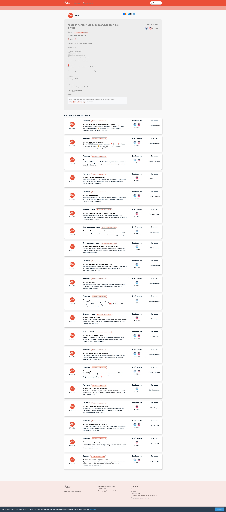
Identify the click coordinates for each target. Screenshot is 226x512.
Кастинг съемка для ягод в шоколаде (95, 406)
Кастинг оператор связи (91, 160)
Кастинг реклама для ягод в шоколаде (95, 424)
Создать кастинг (88, 3)
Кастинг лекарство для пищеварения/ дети (97, 264)
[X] (131, 14)
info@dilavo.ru (102, 488)
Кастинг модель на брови (91, 317)
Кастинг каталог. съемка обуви (93, 335)
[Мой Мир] (129, 14)
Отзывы (133, 491)
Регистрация (157, 3)
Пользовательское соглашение (140, 498)
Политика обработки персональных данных (144, 495)
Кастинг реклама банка (90, 195)
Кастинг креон (87, 300)
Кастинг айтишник (89, 282)
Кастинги (77, 3)
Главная (66, 8)
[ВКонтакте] (124, 14)
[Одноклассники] (126, 14)
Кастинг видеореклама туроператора (95, 353)
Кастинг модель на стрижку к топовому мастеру (99, 213)
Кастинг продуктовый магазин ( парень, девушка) (99, 124)
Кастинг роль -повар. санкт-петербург (95, 389)
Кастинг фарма (88, 371)
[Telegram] (134, 14)
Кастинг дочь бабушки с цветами (94, 177)
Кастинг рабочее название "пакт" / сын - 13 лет (98, 231)
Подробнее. (93, 509)
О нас (132, 489)
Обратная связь (135, 493)
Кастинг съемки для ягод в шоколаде (95, 460)
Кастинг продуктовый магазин (93, 142)
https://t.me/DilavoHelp (77, 102)
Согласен (219, 509)
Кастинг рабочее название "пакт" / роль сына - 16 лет (100, 246)
